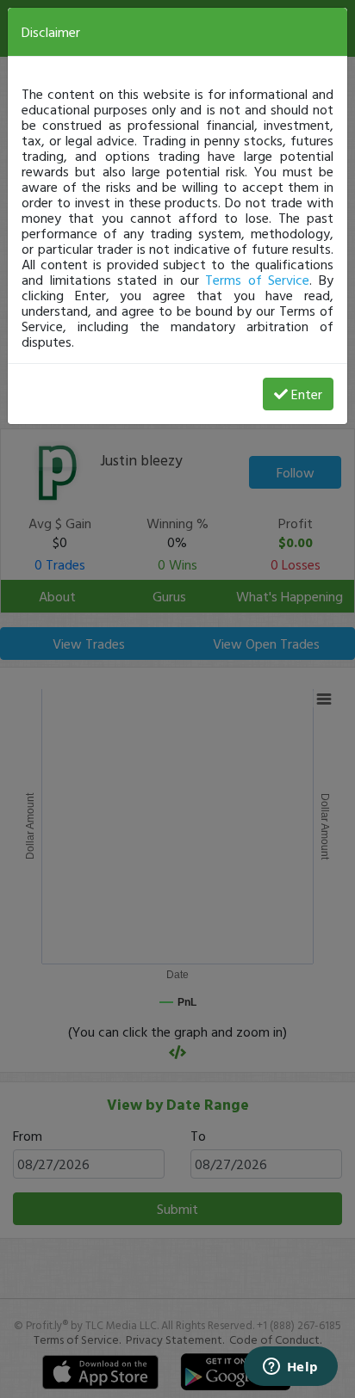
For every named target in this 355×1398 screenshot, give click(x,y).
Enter (306, 394)
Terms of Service (257, 279)
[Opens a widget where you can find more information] (290, 1367)
